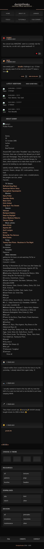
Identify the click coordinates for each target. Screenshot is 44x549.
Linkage (36, 13)
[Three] (37, 459)
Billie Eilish (7, 225)
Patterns (7, 478)
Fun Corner (36, 19)
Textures (26, 473)
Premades (26, 514)
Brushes (7, 482)
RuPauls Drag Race (10, 186)
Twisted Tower (8, 220)
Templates (7, 519)
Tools (8, 19)
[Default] (7, 459)
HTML (24, 496)
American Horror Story (11, 188)
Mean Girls (7, 201)
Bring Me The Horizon (11, 235)
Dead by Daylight (9, 215)
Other (25, 501)
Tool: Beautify (12, 112)
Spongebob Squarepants (12, 191)
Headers (26, 482)
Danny (19, 88)
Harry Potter (7, 196)
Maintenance (8, 523)
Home (8, 13)
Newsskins (27, 519)
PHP (5, 496)
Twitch (6, 501)
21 (6, 445)
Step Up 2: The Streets (11, 206)
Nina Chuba (7, 237)
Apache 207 (7, 228)
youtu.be (8, 431)
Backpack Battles (9, 213)
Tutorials (22, 19)
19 (3, 445)
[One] (17, 459)
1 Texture (11, 105)
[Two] (27, 459)
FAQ (8, 539)
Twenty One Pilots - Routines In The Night (18, 242)
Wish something (31, 83)
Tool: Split (20, 98)
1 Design (11, 91)
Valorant (6, 211)
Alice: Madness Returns (11, 218)
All (5, 473)
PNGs (25, 478)
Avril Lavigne (8, 230)
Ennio (5, 233)
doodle (20, 66)
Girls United (7, 203)
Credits (22, 539)
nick (18, 95)
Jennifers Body (8, 198)
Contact (37, 539)
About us (22, 13)
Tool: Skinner (12, 98)
